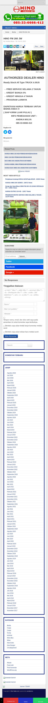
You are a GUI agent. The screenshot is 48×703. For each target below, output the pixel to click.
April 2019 (10, 568)
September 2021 (12, 504)
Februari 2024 (11, 432)
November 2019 (12, 551)
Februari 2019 (11, 573)
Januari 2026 (11, 390)
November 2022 (12, 469)
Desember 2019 (12, 548)
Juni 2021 (10, 511)
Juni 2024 (10, 422)
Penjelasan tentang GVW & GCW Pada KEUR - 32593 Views (25, 179)
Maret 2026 (10, 385)
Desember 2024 (12, 407)
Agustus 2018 (11, 588)
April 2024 (10, 427)
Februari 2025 (11, 403)
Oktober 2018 (11, 583)
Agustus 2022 (11, 477)
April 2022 (10, 487)
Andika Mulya (10, 41)
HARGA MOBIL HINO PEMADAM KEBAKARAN (20, 164)
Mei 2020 (10, 539)
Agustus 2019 (11, 558)
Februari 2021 (11, 521)
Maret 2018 (10, 600)
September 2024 (12, 415)
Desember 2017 (12, 608)
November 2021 (12, 499)
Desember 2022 (12, 467)
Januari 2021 (11, 524)
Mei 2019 (10, 566)
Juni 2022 (10, 482)
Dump (9, 633)
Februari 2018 (11, 603)
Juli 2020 (10, 534)
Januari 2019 (11, 576)
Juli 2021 (10, 509)
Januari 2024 (11, 435)
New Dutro (10, 643)
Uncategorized (11, 648)
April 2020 (10, 541)
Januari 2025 (11, 405)
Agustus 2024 (11, 417)
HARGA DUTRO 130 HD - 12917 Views (18, 191)
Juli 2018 (10, 591)
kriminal (9, 635)
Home (7, 32)
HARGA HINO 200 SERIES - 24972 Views (18, 183)
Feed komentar (12, 667)
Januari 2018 (11, 605)
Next (41, 46)
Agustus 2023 (11, 447)
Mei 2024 (10, 425)
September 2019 (12, 556)
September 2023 (12, 445)
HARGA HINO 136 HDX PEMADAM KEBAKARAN (21, 154)
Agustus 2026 (11, 373)
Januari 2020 (11, 546)
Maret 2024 (10, 430)
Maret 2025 (10, 400)
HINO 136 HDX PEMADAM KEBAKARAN (18, 157)
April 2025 (10, 398)
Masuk (9, 663)
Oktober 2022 (11, 472)
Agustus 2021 (11, 506)
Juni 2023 (10, 452)
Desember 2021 (12, 497)
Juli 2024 (10, 420)
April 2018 (10, 598)
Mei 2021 (10, 514)
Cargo (9, 628)
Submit (22, 256)
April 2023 (10, 457)
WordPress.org (12, 670)
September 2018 (12, 586)
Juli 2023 (10, 450)
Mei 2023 (10, 454)
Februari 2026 (11, 388)
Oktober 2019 (11, 553)
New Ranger (11, 645)
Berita (14, 32)
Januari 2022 (11, 494)
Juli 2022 (10, 479)
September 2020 (12, 529)
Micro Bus (10, 638)
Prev (36, 46)
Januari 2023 (11, 464)
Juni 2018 (10, 593)
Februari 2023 (11, 462)
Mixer (9, 640)
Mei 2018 (10, 595)
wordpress (30, 691)
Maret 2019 (10, 571)
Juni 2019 (10, 563)
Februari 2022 (11, 492)
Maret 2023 (10, 459)
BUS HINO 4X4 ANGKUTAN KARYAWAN (18, 161)
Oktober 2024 (11, 412)
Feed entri (10, 665)
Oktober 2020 (11, 526)
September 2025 (12, 395)
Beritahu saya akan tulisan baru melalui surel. (22, 332)
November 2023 (12, 440)
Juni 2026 (10, 378)
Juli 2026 (10, 375)
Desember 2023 (12, 437)
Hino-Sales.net (15, 691)
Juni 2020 (10, 536)
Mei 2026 (10, 380)
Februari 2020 (11, 544)
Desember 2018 (12, 578)
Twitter (9, 261)
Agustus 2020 (11, 531)
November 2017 (12, 610)
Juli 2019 (10, 561)
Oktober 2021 (11, 501)
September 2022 (12, 474)
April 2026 (10, 383)
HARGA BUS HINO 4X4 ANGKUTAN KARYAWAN (21, 168)
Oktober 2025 (11, 393)
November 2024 (12, 410)
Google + (10, 272)
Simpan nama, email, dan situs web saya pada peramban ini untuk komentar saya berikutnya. (20, 321)
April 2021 (10, 516)
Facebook (10, 267)
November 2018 (12, 581)
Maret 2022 (10, 489)
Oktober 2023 (11, 442)
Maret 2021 (10, 519)
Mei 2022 (10, 484)
